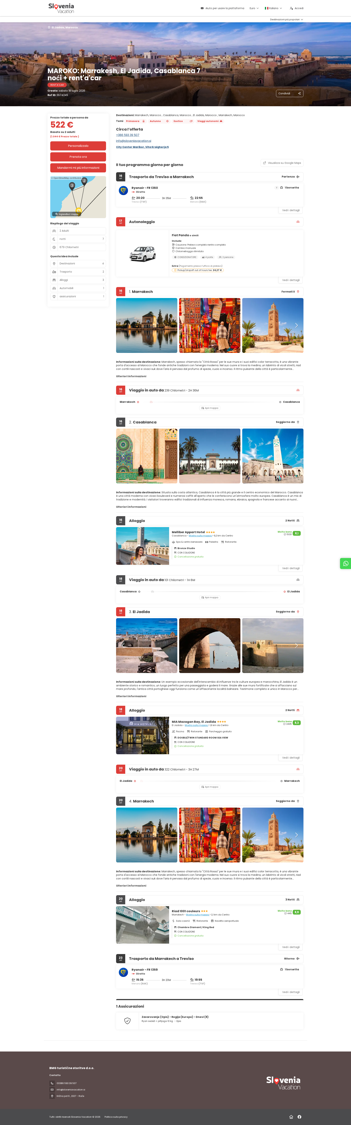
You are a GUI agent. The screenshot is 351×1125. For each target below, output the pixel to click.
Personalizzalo (78, 146)
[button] (123, 325)
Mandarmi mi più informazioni (78, 168)
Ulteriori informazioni (131, 376)
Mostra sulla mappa (200, 535)
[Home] (291, 1117)
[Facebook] (299, 1117)
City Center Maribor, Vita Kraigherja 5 (142, 147)
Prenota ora (78, 157)
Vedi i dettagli (291, 210)
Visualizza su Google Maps (284, 163)
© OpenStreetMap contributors (66, 177)
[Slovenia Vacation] (283, 1083)
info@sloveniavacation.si (133, 141)
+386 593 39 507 (127, 135)
